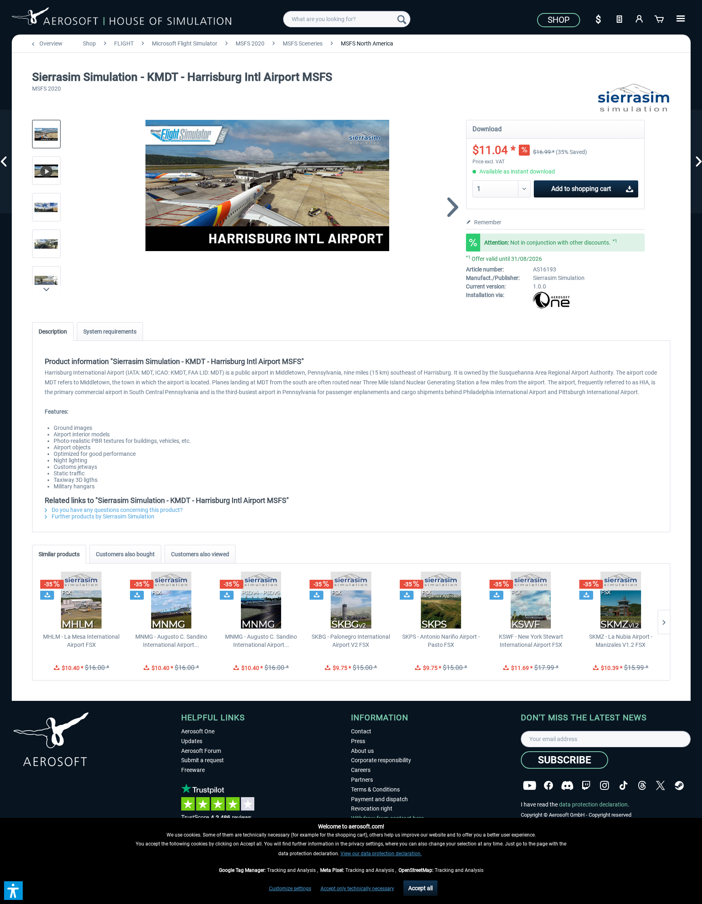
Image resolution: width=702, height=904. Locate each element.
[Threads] (642, 785)
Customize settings (290, 888)
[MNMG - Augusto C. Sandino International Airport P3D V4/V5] (261, 600)
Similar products (59, 554)
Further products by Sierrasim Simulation (102, 516)
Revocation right (371, 808)
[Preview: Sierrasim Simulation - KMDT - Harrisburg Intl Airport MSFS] (46, 134)
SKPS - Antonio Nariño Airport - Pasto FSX (441, 640)
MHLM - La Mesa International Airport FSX (81, 640)
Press (358, 741)
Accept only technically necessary (357, 888)
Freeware (193, 770)
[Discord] (567, 785)
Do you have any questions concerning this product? (116, 510)
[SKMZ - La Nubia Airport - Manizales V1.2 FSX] (620, 600)
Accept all (420, 888)
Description (53, 331)
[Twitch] (586, 785)
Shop (559, 20)
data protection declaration (593, 804)
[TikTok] (623, 785)
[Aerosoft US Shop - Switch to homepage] (121, 17)
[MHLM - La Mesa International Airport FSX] (81, 600)
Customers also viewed (200, 554)
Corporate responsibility (381, 760)
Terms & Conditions (375, 789)
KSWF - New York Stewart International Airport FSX (531, 640)
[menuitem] (346, 19)
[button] (13, 890)
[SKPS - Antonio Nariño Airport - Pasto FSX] (441, 600)
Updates (191, 741)
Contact (361, 731)
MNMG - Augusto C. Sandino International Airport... (171, 640)
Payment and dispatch (379, 799)
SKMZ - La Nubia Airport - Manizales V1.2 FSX (620, 640)
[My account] (639, 18)
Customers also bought (125, 554)
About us (362, 751)
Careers (360, 770)
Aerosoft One (197, 731)
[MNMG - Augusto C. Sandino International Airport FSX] (171, 600)
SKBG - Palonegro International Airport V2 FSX (351, 640)
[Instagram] (604, 785)
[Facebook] (548, 785)
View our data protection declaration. (381, 853)
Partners (362, 779)
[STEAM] (679, 785)
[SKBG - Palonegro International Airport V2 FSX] (351, 600)
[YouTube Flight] (529, 785)
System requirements (109, 331)
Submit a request (202, 760)
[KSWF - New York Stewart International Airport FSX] (531, 600)
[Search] (401, 19)
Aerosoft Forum (201, 751)
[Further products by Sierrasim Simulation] (633, 97)
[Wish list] (619, 18)
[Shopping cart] (660, 18)
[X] (660, 785)
